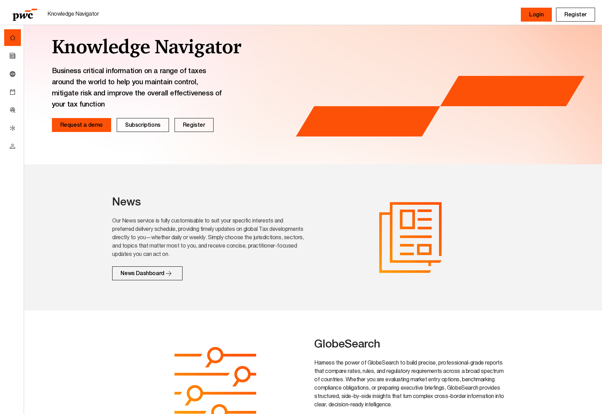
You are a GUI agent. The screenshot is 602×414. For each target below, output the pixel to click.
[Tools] (12, 110)
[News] (12, 55)
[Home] (12, 37)
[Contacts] (12, 146)
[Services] (12, 128)
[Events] (12, 92)
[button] (536, 15)
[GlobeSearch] (12, 73)
